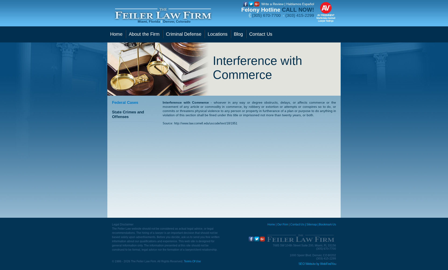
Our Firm (282, 224)
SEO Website (307, 264)
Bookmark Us (327, 224)
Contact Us (260, 34)
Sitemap (311, 224)
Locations (218, 34)
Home (116, 34)
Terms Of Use (192, 261)
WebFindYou (328, 264)
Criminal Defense (183, 34)
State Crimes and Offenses (128, 114)
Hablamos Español (300, 4)
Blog (238, 34)
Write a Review (272, 4)
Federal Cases (125, 102)
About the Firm (144, 34)
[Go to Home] (300, 238)
